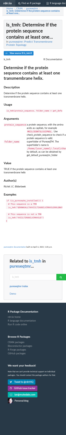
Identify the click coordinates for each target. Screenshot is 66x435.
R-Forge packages (17, 350)
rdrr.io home (14, 317)
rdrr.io (7, 3)
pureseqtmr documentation (15, 247)
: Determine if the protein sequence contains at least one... (33, 12)
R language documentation (22, 321)
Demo (13, 294)
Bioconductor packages (20, 346)
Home (9, 8)
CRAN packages (16, 342)
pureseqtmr (20, 266)
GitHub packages (17, 353)
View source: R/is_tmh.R (20, 53)
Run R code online (17, 324)
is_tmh (35, 261)
